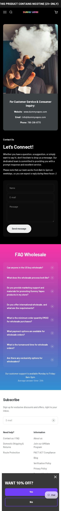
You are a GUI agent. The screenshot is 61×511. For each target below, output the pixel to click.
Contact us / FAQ (11, 438)
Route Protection (11, 452)
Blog (36, 458)
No (31, 502)
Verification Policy (42, 463)
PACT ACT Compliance (45, 452)
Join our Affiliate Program (42, 445)
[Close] (55, 477)
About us (38, 438)
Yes (31, 492)
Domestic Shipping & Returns (13, 445)
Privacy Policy (40, 468)
